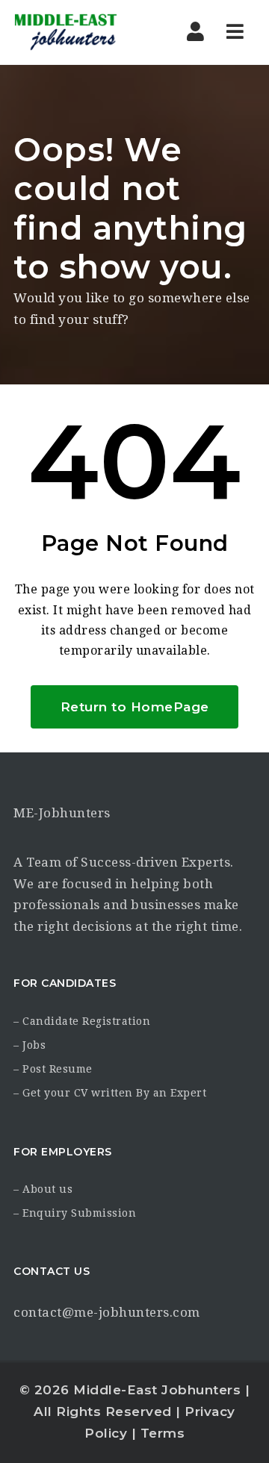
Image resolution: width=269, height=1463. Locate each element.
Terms (162, 1433)
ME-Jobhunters (62, 812)
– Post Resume (53, 1069)
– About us (42, 1189)
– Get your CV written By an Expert (109, 1093)
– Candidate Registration (81, 1021)
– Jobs (29, 1045)
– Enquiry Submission (74, 1213)
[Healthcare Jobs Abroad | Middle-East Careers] (76, 32)
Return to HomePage (135, 706)
